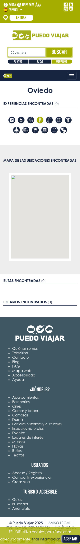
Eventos (18, 433)
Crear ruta (21, 482)
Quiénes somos (25, 348)
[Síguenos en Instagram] (65, 9)
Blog (16, 362)
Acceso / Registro (27, 473)
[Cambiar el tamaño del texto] (38, 4)
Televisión (20, 353)
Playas (17, 446)
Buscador (20, 504)
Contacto (20, 357)
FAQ (16, 366)
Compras (20, 415)
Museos (18, 442)
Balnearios (21, 402)
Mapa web (28, 4)
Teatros (18, 455)
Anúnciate (21, 508)
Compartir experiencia (31, 477)
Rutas (40, 62)
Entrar (21, 17)
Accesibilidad (23, 375)
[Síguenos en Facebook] (65, 5)
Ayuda (12, 4)
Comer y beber (25, 410)
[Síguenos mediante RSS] (71, 9)
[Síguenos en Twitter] (71, 5)
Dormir (17, 419)
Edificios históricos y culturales (37, 424)
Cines (17, 406)
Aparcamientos (25, 397)
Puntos (18, 62)
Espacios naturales (28, 428)
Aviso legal (59, 523)
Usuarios (61, 62)
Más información (46, 539)
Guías (17, 499)
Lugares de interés (27, 437)
